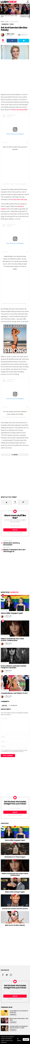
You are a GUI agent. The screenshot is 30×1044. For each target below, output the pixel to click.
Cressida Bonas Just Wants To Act (14, 693)
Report (16, 454)
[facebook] (3, 975)
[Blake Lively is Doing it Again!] (15, 884)
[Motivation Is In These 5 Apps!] (15, 849)
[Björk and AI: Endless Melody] (15, 917)
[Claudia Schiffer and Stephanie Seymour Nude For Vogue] (4, 1028)
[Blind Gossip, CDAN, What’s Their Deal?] (9, 9)
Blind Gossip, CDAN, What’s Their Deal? (9, 16)
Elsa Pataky (15, 184)
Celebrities (14, 592)
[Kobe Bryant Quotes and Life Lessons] (15, 900)
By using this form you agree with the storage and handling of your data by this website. (14, 750)
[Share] (12, 40)
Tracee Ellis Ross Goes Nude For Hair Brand (19, 1011)
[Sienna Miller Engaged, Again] (15, 603)
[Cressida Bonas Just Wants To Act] (15, 683)
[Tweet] (23, 40)
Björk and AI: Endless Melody (15, 925)
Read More (13, 1014)
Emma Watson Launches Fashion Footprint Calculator (13, 667)
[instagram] (11, 975)
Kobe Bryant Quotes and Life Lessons (15, 909)
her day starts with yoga (19, 199)
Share (3, 47)
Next (29, 11)
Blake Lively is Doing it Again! (15, 892)
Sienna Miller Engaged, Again (12, 613)
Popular (3, 621)
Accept (26, 1039)
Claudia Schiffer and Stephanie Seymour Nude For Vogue (19, 1027)
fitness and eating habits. (19, 109)
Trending (3, 595)
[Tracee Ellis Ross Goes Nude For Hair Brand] (4, 1013)
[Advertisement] (15, 76)
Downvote (23, 502)
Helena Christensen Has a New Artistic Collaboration (12, 640)
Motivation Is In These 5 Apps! (15, 857)
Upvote (6, 502)
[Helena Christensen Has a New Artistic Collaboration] (15, 628)
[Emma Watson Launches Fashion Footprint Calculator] (15, 656)
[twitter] (7, 975)
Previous (1, 11)
